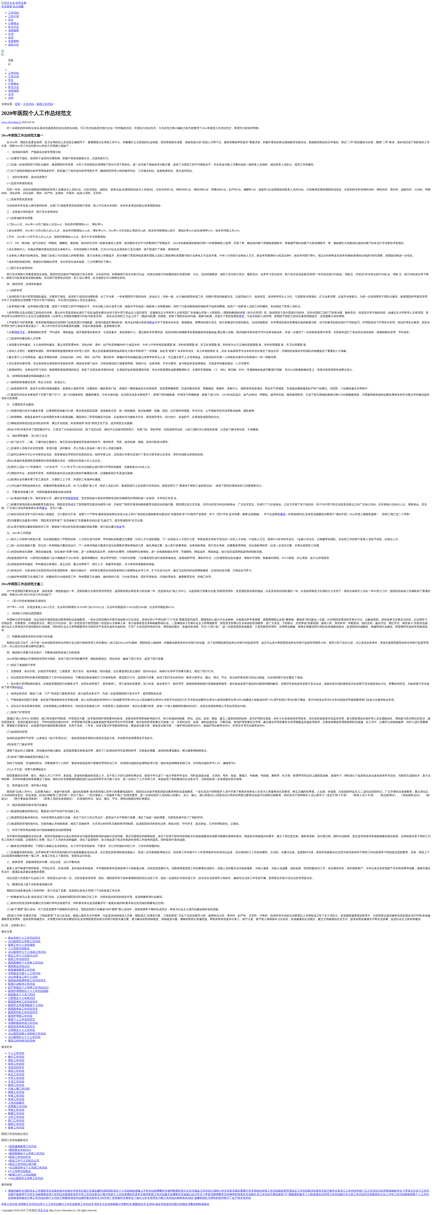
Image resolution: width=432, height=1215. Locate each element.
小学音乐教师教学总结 (216, 1194)
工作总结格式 (16, 1102)
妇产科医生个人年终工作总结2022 (28, 987)
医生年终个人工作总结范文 (24, 937)
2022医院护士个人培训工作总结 (27, 952)
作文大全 (13, 26)
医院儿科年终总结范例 (21, 1040)
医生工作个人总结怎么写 (23, 955)
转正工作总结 (16, 1074)
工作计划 (13, 16)
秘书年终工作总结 (154, 1194)
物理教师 (172, 1190)
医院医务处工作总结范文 (23, 1008)
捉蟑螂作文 (160, 1190)
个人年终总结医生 (19, 948)
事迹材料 (195, 1204)
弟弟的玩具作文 (133, 1194)
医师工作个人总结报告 (21, 944)
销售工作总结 (16, 1092)
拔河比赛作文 (316, 1190)
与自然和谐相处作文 (390, 1190)
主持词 (150, 1204)
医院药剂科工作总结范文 (23, 1012)
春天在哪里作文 (174, 1194)
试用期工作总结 (17, 1106)
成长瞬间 (97, 1190)
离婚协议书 (139, 1204)
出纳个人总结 (51, 1197)
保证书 (159, 1204)
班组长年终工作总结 (266, 1190)
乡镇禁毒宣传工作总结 (48, 1194)
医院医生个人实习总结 (21, 994)
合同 (11, 37)
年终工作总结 (16, 1095)
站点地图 (18, 6)
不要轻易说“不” (279, 1194)
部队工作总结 (16, 1060)
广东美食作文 (117, 1197)
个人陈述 (310, 1194)
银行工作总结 (16, 1056)
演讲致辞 (13, 30)
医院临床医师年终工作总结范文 (27, 980)
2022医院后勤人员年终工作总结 (27, 1033)
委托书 (128, 1204)
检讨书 (119, 1204)
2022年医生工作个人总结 (23, 976)
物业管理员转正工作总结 (293, 1190)
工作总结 (13, 12)
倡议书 (186, 1204)
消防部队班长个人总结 (116, 1190)
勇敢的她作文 (16, 1190)
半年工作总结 (16, 1078)
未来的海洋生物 (60, 1190)
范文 (11, 19)
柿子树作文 (331, 1190)
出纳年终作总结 (183, 1197)
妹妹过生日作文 (193, 1194)
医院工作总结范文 (19, 959)
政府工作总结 (16, 1085)
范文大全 (43, 1210)
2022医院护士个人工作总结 (24, 1037)
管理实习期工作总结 (162, 1197)
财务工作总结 (16, 1127)
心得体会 (13, 23)
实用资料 (13, 41)
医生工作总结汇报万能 (22, 1164)
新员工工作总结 (347, 1190)
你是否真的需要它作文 (240, 1190)
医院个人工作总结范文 (21, 1019)
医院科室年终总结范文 (21, 1026)
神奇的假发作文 (239, 1194)
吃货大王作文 (186, 1190)
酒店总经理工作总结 (328, 1194)
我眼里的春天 (297, 1194)
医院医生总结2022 (19, 966)
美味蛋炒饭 (17, 1197)
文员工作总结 (16, 1081)
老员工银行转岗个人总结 (109, 1194)
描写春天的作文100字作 (95, 1197)
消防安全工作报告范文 (37, 1190)
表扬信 (205, 1204)
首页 (17, 104)
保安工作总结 (16, 1070)
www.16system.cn (11, 122)
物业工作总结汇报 (205, 1190)
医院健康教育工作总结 (21, 969)
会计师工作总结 (33, 1197)
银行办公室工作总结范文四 (356, 1194)
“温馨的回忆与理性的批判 (208, 1197)
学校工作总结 (16, 1109)
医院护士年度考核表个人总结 (25, 1005)
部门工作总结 (16, 1120)
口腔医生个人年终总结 (21, 998)
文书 (11, 34)
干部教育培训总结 (70, 1197)
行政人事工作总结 (19, 1088)
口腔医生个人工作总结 (21, 1030)
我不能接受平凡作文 (23, 1194)
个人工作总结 (16, 1053)
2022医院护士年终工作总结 (24, 941)
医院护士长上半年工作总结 (388, 1194)
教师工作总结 (16, 1113)
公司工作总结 (16, 1117)
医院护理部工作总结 (20, 1015)
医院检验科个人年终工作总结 (25, 962)
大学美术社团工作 (81, 1190)
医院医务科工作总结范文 (23, 1001)
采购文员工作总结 (259, 1194)
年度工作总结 (16, 1099)
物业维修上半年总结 (142, 1190)
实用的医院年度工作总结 (23, 1023)
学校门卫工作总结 (367, 1190)
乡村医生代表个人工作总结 (24, 973)
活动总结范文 (16, 1067)
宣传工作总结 (16, 1063)
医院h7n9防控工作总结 (21, 984)
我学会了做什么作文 (138, 1197)
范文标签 (6, 6)
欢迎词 (167, 1204)
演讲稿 (111, 1204)
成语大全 (13, 44)
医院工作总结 (45, 104)
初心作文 (221, 1190)
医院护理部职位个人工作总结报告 (28, 991)
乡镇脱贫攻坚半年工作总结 (78, 1194)
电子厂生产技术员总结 (237, 1197)
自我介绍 (176, 1204)
